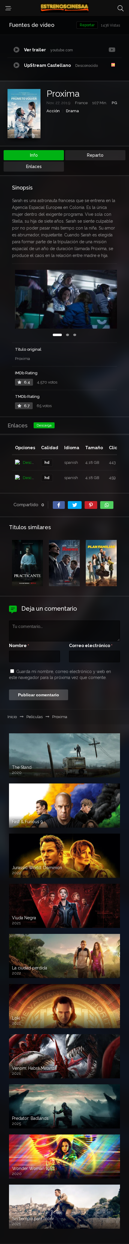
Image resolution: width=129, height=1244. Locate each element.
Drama (72, 111)
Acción (53, 111)
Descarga (44, 425)
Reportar (87, 25)
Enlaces (34, 166)
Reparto (95, 155)
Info (34, 155)
